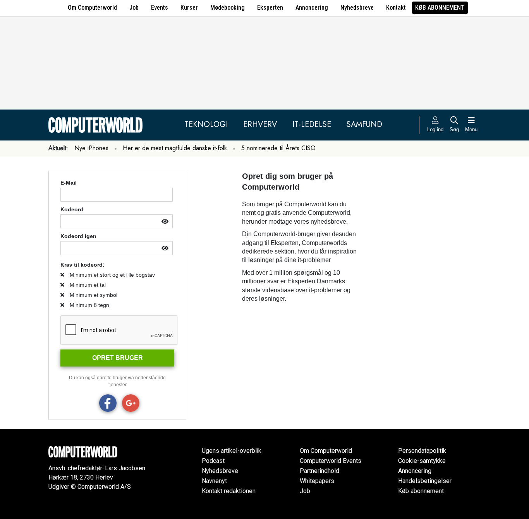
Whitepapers (317, 481)
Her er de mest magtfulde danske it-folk (175, 148)
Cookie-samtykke (422, 460)
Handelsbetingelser (425, 481)
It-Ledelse (311, 124)
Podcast (213, 460)
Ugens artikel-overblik (231, 450)
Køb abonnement (440, 7)
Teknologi (206, 124)
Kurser (189, 7)
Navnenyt (214, 481)
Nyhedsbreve (357, 7)
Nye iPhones (91, 148)
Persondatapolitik (422, 450)
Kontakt (396, 7)
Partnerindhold (319, 470)
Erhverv (260, 124)
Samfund (364, 124)
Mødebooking (227, 7)
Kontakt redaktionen (229, 491)
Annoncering (311, 7)
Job (134, 7)
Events (159, 7)
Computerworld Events (330, 460)
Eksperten (270, 7)
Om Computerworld (92, 7)
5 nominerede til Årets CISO (278, 148)
